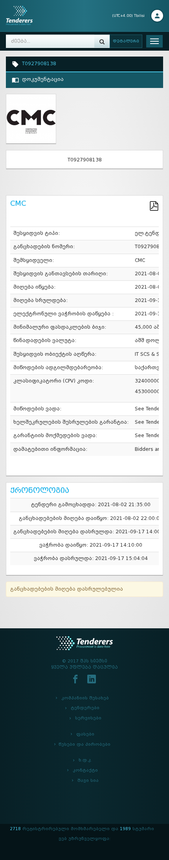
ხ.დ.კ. (85, 760)
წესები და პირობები (84, 744)
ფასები (85, 734)
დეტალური (126, 41)
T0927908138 (37, 63)
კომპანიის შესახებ (85, 698)
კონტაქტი (85, 770)
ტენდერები (85, 707)
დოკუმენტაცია (41, 79)
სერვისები (88, 718)
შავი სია (88, 780)
